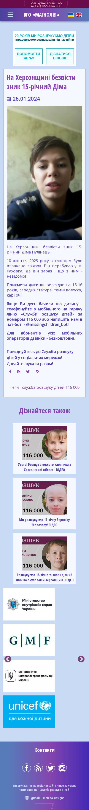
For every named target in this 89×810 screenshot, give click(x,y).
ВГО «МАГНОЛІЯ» (41, 14)
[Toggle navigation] (10, 15)
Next (81, 659)
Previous (7, 659)
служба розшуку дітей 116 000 (50, 387)
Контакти (44, 749)
